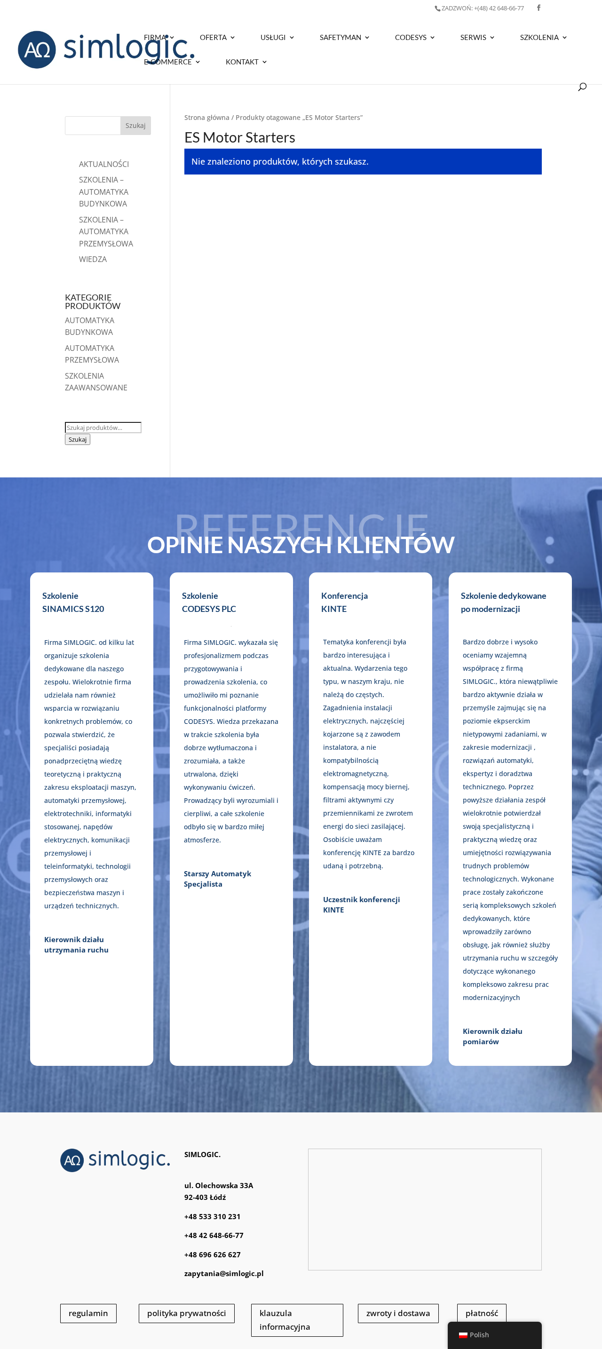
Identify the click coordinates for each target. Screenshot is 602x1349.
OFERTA (213, 37)
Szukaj (78, 439)
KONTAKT (242, 62)
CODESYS (411, 37)
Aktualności (104, 164)
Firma (155, 37)
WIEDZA (93, 259)
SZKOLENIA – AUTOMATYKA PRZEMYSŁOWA (106, 231)
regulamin (88, 1313)
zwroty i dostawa (398, 1313)
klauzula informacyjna (285, 1320)
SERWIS (473, 37)
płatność (482, 1313)
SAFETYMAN (340, 37)
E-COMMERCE (168, 62)
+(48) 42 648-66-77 (483, 8)
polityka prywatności (186, 1313)
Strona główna (207, 117)
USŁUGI (273, 37)
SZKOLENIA (539, 37)
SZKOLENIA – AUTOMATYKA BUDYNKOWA (103, 192)
